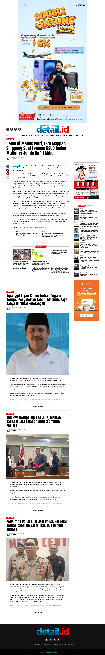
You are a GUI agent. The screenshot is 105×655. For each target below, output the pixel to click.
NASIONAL (37, 135)
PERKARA (65, 135)
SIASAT (70, 135)
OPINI (47, 135)
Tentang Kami (63, 644)
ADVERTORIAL (24, 135)
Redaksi (56, 644)
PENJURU (52, 135)
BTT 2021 (24, 227)
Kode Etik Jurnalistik (36, 644)
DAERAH (30, 135)
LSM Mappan (31, 227)
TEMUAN (82, 135)
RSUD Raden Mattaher (41, 227)
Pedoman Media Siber (47, 644)
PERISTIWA (58, 135)
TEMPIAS (76, 135)
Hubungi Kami (71, 644)
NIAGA (42, 135)
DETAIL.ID (15, 159)
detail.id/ (16, 166)
